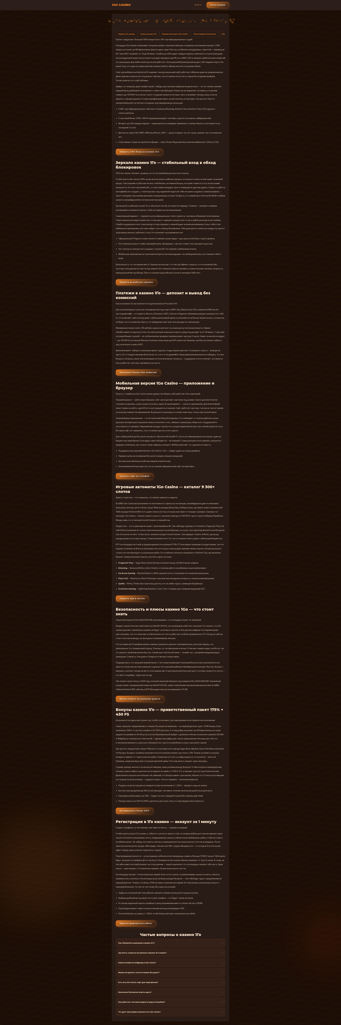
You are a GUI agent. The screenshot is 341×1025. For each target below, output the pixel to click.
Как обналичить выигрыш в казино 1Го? (136, 943)
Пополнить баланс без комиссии (138, 372)
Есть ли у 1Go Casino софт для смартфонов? (138, 982)
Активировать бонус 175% (134, 810)
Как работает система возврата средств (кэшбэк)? (141, 1002)
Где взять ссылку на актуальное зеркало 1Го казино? (142, 953)
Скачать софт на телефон (134, 476)
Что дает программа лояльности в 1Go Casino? (139, 1012)
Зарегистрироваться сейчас (136, 923)
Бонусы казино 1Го (149, 34)
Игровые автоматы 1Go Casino (175, 34)
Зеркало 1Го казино (126, 34)
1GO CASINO (121, 5)
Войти (198, 5)
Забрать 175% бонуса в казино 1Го (139, 151)
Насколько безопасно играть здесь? (135, 992)
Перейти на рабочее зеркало (136, 282)
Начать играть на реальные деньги (140, 699)
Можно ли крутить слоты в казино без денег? (139, 972)
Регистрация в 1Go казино (205, 34)
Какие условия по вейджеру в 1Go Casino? (137, 962)
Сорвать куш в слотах (132, 598)
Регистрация (217, 5)
